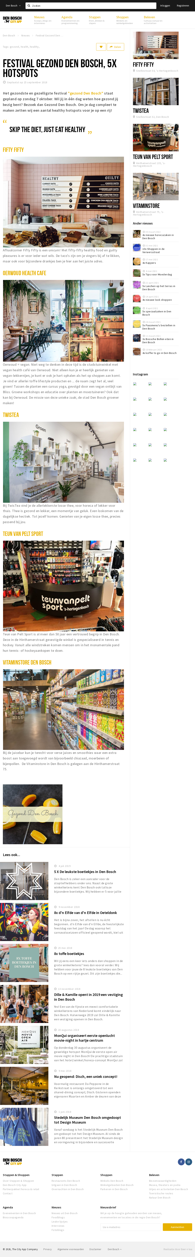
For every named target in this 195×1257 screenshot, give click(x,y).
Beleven (154, 1175)
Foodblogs (58, 1217)
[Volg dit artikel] (101, 47)
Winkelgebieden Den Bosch (117, 1185)
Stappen (57, 1175)
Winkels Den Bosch (111, 1180)
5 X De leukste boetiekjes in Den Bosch (85, 871)
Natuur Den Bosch (160, 1197)
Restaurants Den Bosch (66, 1180)
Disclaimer (95, 1249)
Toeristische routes (161, 1193)
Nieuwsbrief (108, 1207)
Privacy (47, 1249)
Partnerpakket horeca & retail (21, 1189)
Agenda (8, 1207)
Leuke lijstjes (60, 1221)
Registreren (183, 5)
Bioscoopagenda (13, 1217)
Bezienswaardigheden (162, 1180)
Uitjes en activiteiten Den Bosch (168, 1189)
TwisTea (141, 110)
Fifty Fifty (143, 64)
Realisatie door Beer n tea (178, 1249)
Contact (7, 1193)
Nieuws (56, 1207)
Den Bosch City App (15, 1185)
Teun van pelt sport (23, 533)
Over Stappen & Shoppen (18, 1180)
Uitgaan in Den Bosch (64, 1185)
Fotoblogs (58, 1230)
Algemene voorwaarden (71, 1249)
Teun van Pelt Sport (153, 156)
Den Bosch (12, 5)
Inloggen (165, 5)
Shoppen (106, 1175)
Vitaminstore (146, 205)
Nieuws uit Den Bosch (65, 1213)
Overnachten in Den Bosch (68, 1189)
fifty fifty (13, 149)
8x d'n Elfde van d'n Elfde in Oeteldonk (85, 912)
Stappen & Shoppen (16, 1175)
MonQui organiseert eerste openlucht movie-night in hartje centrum (84, 1038)
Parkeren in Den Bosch (114, 1189)
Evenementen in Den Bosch (19, 1213)
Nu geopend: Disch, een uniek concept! (85, 1076)
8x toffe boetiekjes (69, 953)
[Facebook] (181, 1161)
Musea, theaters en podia (165, 1185)
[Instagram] (188, 1161)
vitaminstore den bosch (27, 662)
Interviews (58, 1225)
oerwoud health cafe (24, 273)
